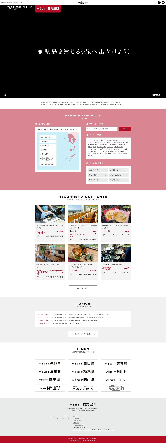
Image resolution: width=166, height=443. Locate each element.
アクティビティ (93, 149)
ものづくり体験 (118, 147)
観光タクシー (118, 149)
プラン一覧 (55, 418)
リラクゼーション (97, 142)
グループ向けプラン (102, 140)
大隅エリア (44, 154)
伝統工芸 (116, 151)
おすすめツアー (94, 170)
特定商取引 (94, 438)
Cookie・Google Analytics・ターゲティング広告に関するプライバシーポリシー (94, 430)
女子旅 (94, 153)
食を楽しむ (114, 170)
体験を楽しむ (93, 180)
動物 (94, 147)
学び (110, 140)
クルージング (101, 151)
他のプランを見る (83, 288)
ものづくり (91, 140)
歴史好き (91, 155)
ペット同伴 (114, 142)
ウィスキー (122, 140)
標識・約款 (76, 423)
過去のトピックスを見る (83, 334)
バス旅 (125, 149)
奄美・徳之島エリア (46, 164)
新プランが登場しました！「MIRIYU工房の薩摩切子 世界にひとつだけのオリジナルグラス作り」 (81, 314)
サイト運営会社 (78, 418)
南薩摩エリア (44, 150)
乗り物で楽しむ (115, 180)
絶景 (107, 151)
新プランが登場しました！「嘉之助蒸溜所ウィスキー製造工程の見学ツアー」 (75, 320)
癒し (105, 142)
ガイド (107, 144)
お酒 (89, 142)
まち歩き (110, 147)
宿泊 (108, 142)
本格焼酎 (120, 144)
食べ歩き (115, 153)
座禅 (126, 142)
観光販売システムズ (85, 438)
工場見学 (101, 144)
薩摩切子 (115, 140)
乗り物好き (108, 153)
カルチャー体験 (101, 147)
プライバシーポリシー (79, 427)
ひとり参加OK (94, 175)
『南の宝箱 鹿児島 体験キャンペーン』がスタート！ (67, 323)
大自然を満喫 (123, 153)
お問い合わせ (77, 420)
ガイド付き (109, 149)
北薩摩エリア (44, 141)
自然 (111, 151)
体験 (96, 144)
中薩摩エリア (44, 145)
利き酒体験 (113, 144)
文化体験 (121, 142)
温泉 (89, 153)
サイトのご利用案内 (79, 425)
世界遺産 (122, 151)
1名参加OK (102, 149)
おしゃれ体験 (92, 151)
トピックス (66, 418)
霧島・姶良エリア (46, 137)
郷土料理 (91, 144)
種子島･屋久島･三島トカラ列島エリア (47, 159)
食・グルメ (100, 153)
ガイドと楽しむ (115, 175)
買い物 (90, 147)
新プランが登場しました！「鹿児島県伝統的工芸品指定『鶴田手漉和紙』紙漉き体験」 (78, 317)
